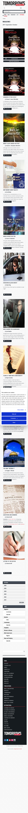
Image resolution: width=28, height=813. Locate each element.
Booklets (6, 617)
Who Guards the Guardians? (11, 329)
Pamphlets (6, 627)
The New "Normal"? (9, 468)
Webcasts (6, 681)
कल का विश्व (6, 725)
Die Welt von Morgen (9, 712)
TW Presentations (8, 677)
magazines (13, 14)
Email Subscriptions (9, 688)
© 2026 (8, 745)
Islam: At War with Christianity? (12, 375)
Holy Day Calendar (9, 673)
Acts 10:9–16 (12, 519)
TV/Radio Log (7, 665)
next (21, 602)
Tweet (4, 18)
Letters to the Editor (9, 561)
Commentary (6, 622)
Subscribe (8, 614)
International (7, 705)
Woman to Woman (8, 630)
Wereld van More (8, 715)
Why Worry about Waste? (10, 190)
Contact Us (7, 669)
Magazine (6, 609)
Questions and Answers (10, 515)
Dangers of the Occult (9, 97)
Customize (13, 418)
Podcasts (6, 683)
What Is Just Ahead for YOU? (11, 143)
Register (8, 635)
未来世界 (6, 721)
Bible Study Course (8, 633)
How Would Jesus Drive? (10, 283)
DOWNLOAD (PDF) (14, 58)
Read (9, 14)
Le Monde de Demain (9, 708)
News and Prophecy (8, 638)
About (5, 667)
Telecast (6, 663)
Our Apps (6, 679)
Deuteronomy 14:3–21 (13, 524)
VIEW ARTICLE (8, 108)
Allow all (14, 414)
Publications (7, 686)
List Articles (8, 612)
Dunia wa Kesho (8, 729)
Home (5, 14)
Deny (14, 422)
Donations (6, 671)
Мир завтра (7, 727)
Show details (20, 409)
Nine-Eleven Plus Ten (9, 236)
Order (7, 619)
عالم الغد (6, 719)
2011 (17, 14)
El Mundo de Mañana (9, 710)
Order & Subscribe (8, 675)
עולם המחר (6, 723)
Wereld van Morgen (9, 713)
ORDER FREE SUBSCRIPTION (14, 61)
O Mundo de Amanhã (9, 717)
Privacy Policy (20, 745)
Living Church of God (18, 748)
